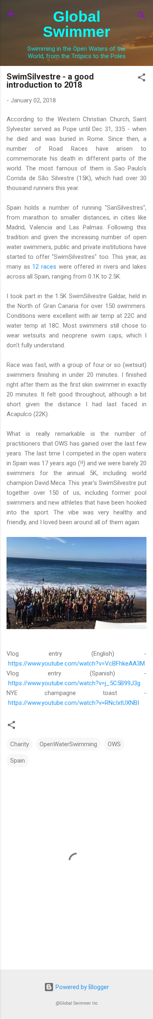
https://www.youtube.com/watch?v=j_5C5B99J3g (74, 683)
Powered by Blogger (81, 987)
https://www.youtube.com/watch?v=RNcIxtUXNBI (73, 703)
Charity (19, 744)
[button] (141, 78)
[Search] (141, 16)
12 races (44, 266)
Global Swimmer (76, 24)
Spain (17, 760)
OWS (114, 744)
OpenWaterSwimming (68, 744)
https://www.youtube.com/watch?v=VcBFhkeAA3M (76, 663)
